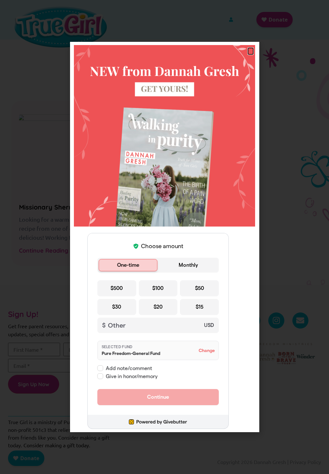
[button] (250, 51)
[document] (164, 237)
